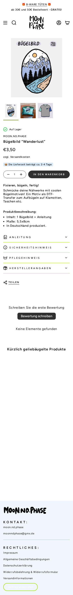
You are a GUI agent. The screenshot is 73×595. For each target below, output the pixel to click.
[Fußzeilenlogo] (25, 510)
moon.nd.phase (13, 527)
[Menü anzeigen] (5, 23)
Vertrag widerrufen (20, 587)
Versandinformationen (18, 578)
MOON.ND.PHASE (15, 136)
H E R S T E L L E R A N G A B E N (30, 268)
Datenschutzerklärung (17, 565)
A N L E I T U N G (20, 237)
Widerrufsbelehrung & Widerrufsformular (30, 572)
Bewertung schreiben (36, 316)
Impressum (10, 552)
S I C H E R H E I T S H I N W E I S (30, 247)
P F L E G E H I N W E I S (24, 257)
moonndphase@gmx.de (18, 533)
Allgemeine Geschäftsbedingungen (26, 559)
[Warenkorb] (67, 23)
